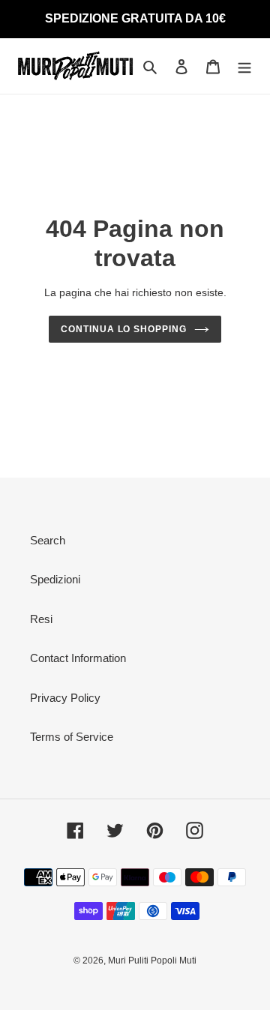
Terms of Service (71, 736)
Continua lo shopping (124, 329)
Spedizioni (55, 579)
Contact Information (78, 658)
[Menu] (244, 66)
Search (47, 540)
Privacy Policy (65, 697)
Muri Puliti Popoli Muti (152, 960)
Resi (41, 619)
